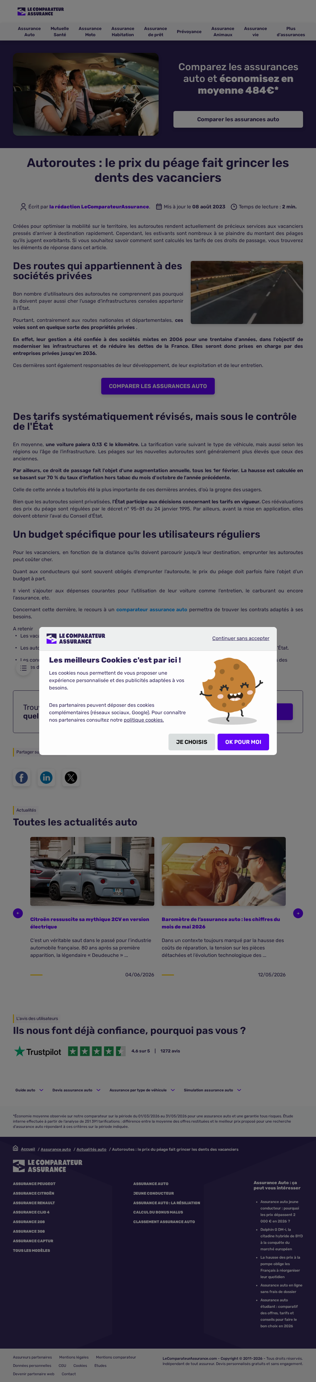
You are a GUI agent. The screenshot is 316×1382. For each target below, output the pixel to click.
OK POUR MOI (243, 742)
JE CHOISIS (191, 742)
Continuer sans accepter (235, 641)
